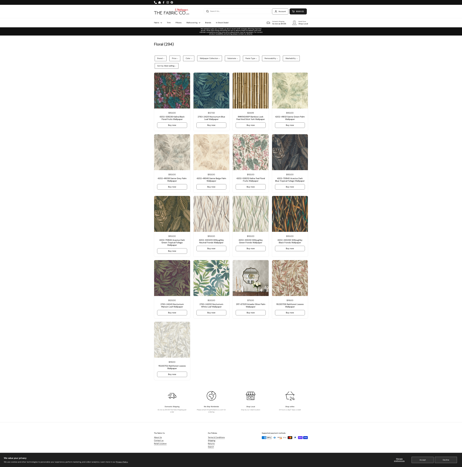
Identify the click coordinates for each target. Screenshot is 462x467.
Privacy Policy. (122, 462)
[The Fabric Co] (171, 11)
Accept (423, 460)
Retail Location (160, 443)
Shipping (211, 440)
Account (282, 11)
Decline (446, 460)
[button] (298, 11)
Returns (211, 443)
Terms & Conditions (216, 437)
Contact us (159, 440)
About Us (158, 437)
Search (211, 447)
